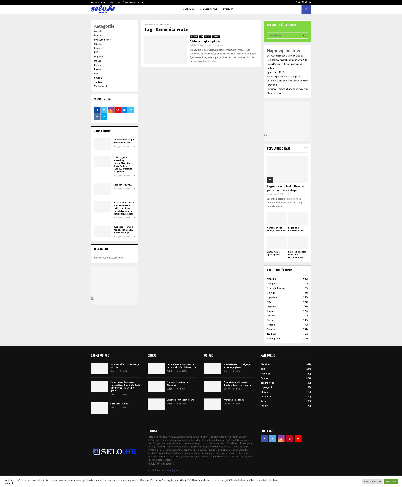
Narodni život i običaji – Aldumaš (276, 229)
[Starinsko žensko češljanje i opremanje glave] (212, 368)
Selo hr (193, 45)
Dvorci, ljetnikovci (102, 39)
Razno (97, 69)
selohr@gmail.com (174, 470)
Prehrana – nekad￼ (233, 400)
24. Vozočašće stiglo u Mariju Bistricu (124, 141)
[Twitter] (272, 438)
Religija (97, 73)
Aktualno (194, 37)
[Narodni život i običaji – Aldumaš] (277, 218)
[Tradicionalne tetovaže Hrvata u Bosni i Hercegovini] (212, 386)
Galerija (98, 44)
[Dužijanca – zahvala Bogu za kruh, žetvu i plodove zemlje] (102, 231)
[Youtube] (298, 438)
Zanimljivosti (100, 86)
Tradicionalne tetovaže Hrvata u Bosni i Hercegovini (237, 383)
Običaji (97, 61)
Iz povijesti (99, 48)
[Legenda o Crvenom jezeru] (298, 218)
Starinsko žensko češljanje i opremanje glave (237, 366)
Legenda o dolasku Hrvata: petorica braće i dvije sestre (181, 366)
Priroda (97, 65)
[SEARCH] (304, 35)
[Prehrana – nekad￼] (212, 404)
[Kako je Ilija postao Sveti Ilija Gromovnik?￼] (298, 242)
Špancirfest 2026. (123, 185)
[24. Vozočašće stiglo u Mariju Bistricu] (102, 144)
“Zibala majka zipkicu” (205, 41)
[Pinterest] (289, 438)
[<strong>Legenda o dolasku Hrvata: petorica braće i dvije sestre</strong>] (287, 169)
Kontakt (141, 2)
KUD (201, 37)
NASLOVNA (115, 2)
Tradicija (216, 37)
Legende (98, 56)
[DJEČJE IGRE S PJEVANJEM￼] (277, 242)
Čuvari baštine (129, 2)
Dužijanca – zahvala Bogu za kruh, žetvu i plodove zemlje (124, 229)
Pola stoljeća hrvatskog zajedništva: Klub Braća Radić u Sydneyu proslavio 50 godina (123, 164)
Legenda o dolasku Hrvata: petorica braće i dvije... (285, 188)
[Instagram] (281, 438)
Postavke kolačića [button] (372, 481)
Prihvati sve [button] (391, 481)
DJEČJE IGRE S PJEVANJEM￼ (273, 253)
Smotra (207, 37)
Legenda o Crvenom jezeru (296, 229)
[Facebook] (264, 438)
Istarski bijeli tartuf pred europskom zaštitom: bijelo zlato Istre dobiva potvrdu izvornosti (124, 208)
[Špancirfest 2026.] (102, 189)
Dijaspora (98, 35)
